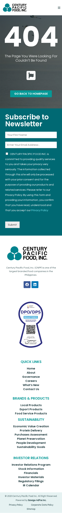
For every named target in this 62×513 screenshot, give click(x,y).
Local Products (31, 405)
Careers (31, 381)
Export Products (31, 409)
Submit (12, 224)
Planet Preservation (31, 439)
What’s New (31, 385)
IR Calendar (31, 485)
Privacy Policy (39, 210)
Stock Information (31, 469)
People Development (31, 443)
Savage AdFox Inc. (37, 500)
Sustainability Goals (31, 447)
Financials (31, 473)
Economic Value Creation (31, 426)
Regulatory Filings (31, 481)
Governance (31, 377)
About (31, 373)
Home (31, 369)
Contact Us (31, 389)
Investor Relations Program (31, 465)
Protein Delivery (31, 430)
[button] (59, 8)
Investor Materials (31, 477)
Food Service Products (31, 413)
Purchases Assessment (31, 435)
